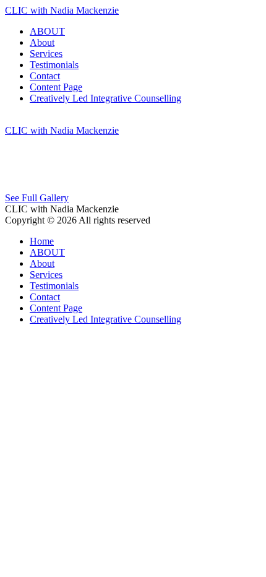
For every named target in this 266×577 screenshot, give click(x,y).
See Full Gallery (37, 198)
